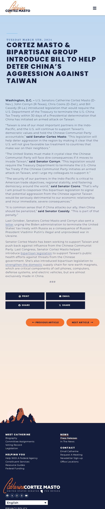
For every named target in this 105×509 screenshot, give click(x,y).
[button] (94, 8)
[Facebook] (7, 496)
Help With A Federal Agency (21, 458)
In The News (67, 441)
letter (9, 224)
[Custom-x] (12, 496)
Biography (11, 438)
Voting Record (13, 445)
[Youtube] (26, 496)
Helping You (15, 454)
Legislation (11, 448)
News (64, 434)
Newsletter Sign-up (71, 458)
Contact (67, 447)
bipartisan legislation (36, 253)
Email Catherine (69, 451)
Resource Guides (15, 465)
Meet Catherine (17, 434)
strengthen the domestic (23, 264)
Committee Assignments (19, 441)
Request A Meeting (71, 454)
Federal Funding (14, 468)
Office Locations (69, 461)
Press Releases (68, 438)
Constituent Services (17, 461)
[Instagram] (17, 496)
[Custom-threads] (22, 496)
